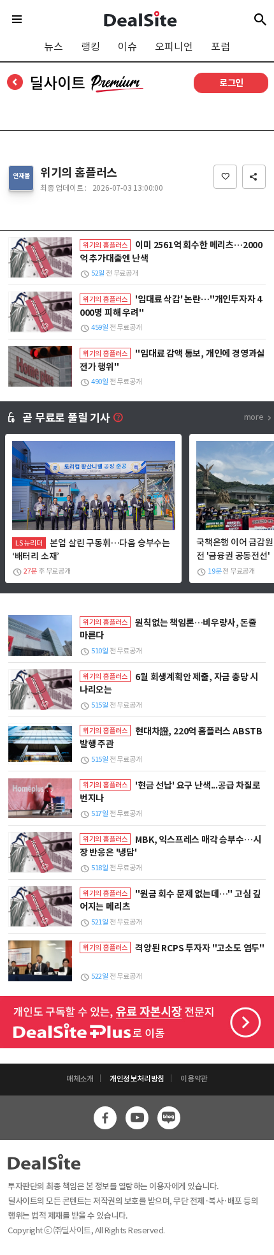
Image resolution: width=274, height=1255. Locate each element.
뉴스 (53, 46)
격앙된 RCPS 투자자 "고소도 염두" (199, 947)
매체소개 (80, 1078)
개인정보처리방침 (137, 1078)
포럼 (220, 46)
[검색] (260, 19)
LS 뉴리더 (29, 542)
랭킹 (90, 46)
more (254, 417)
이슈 (127, 46)
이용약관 (194, 1078)
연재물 (21, 176)
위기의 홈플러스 (78, 172)
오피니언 (173, 46)
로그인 (231, 83)
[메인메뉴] (17, 19)
